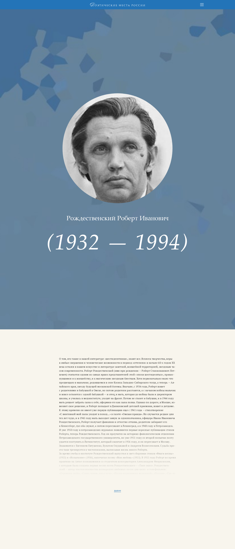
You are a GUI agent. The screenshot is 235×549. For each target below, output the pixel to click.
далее (117, 490)
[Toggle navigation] (202, 5)
